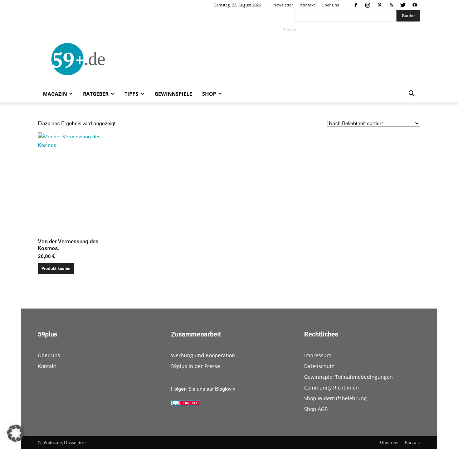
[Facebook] (355, 5)
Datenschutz (319, 366)
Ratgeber (95, 93)
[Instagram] (367, 5)
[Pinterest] (379, 5)
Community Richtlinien (331, 387)
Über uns (330, 5)
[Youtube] (414, 5)
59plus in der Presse (195, 366)
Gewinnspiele (173, 93)
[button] (411, 94)
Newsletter (283, 5)
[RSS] (391, 5)
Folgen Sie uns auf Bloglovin (203, 389)
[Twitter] (403, 5)
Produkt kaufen (56, 268)
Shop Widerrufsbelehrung (335, 398)
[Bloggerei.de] (185, 404)
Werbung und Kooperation (203, 355)
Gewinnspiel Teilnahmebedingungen (348, 376)
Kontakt (307, 5)
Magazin (55, 93)
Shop (209, 93)
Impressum (317, 355)
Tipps (131, 93)
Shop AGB (316, 409)
